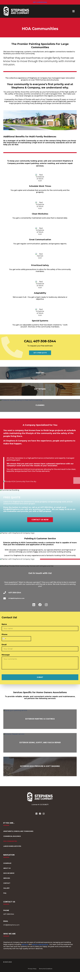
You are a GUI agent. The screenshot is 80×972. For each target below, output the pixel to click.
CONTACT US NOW (40, 520)
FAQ (4, 893)
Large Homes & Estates (12, 846)
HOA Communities (10, 841)
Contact (6, 883)
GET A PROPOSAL (40, 2)
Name (4, 624)
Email (4, 645)
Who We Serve (8, 873)
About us (7, 868)
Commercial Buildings (12, 836)
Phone (4, 634)
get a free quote (40, 353)
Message (6, 655)
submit (40, 677)
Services (6, 878)
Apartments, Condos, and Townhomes (18, 831)
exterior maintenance (40, 944)
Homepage (7, 863)
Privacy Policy (32, 968)
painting (25, 944)
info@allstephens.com (11, 925)
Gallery (6, 888)
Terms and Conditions (45, 968)
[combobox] (4, 638)
